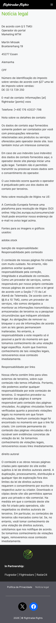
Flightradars (26, 574)
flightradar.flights (16, 5)
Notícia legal (42, 587)
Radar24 (42, 574)
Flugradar (11, 574)
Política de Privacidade (19, 587)
